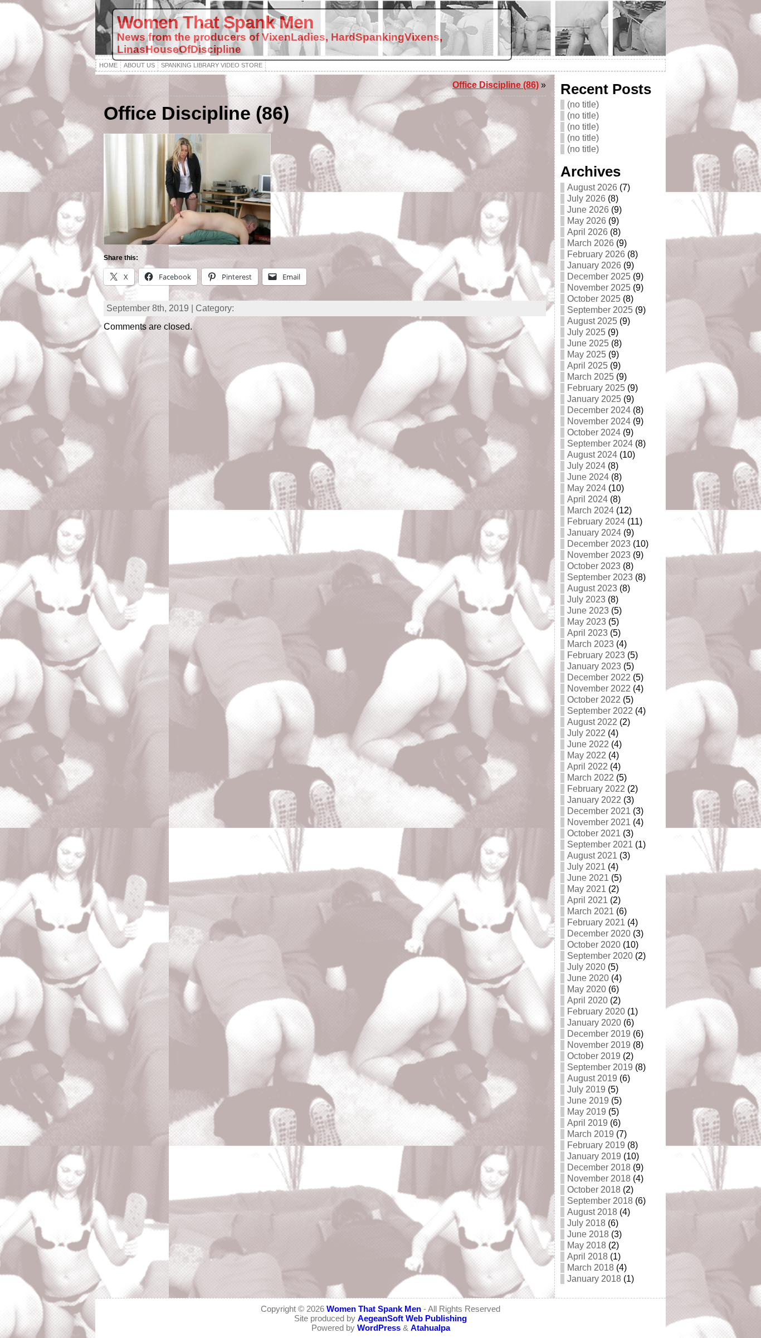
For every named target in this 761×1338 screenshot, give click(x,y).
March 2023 (590, 644)
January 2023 (594, 666)
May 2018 (586, 1245)
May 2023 (586, 621)
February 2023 (596, 655)
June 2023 (588, 610)
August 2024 (592, 454)
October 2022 (594, 699)
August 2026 (592, 187)
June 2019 (588, 1100)
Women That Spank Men (215, 22)
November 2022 (599, 688)
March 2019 (590, 1134)
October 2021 (594, 833)
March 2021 (590, 911)
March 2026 (590, 243)
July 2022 (586, 733)
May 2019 (586, 1111)
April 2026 (587, 232)
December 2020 (599, 933)
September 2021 (600, 844)
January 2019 (594, 1156)
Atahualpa (430, 1327)
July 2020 (586, 967)
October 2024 (594, 432)
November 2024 (599, 421)
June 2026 (588, 209)
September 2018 (600, 1200)
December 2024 (599, 410)
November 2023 (599, 555)
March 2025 (590, 376)
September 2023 (600, 577)
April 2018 (587, 1256)
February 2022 (596, 788)
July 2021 (586, 866)
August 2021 (592, 855)
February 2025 (596, 388)
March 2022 (590, 777)
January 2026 (594, 265)
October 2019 (594, 1056)
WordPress (379, 1327)
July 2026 (586, 198)
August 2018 (592, 1212)
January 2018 (594, 1278)
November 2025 (599, 287)
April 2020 (587, 1000)
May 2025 (586, 354)
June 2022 (588, 744)
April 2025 (587, 365)
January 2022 (594, 800)
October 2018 (594, 1189)
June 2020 (588, 978)
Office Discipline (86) (495, 85)
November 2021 (599, 822)
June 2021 (588, 878)
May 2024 (586, 488)
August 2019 (592, 1078)
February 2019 (596, 1145)
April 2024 (587, 499)
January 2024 (594, 532)
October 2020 (594, 944)
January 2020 (594, 1022)
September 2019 (600, 1067)
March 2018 (590, 1267)
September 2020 (600, 955)
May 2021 (586, 889)
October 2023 (594, 566)
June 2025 (588, 343)
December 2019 (599, 1033)
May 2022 (586, 755)
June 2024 (588, 477)
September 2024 (600, 443)
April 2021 (587, 900)
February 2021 (596, 922)
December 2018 (599, 1167)
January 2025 (594, 399)
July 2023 (586, 599)
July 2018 (586, 1223)
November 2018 (599, 1178)
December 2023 (599, 543)
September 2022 (600, 710)
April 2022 (587, 766)
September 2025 (600, 310)
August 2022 (592, 722)
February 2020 (596, 1011)
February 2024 (596, 521)
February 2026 (596, 254)
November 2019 (599, 1045)
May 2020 (586, 989)
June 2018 (588, 1234)
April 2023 (587, 633)
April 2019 (587, 1123)
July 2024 (586, 465)
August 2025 (592, 321)
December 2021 (599, 811)
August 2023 (592, 588)
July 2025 (586, 332)
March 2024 (590, 510)
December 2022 (599, 677)
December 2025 (599, 276)
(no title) (583, 104)
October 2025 (594, 298)
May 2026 (586, 221)
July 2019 (586, 1089)
